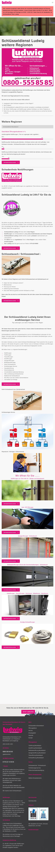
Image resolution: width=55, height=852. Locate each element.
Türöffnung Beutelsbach (35, 745)
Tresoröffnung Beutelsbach (36, 755)
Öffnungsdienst (33, 728)
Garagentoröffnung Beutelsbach (37, 753)
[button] (52, 2)
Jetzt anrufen (28, 712)
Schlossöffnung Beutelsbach (36, 757)
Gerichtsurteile (32, 801)
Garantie (31, 735)
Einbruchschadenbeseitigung (36, 770)
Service (31, 730)
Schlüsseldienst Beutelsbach (10, 127)
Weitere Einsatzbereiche (35, 778)
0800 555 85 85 (8, 751)
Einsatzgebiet (32, 733)
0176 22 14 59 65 (8, 762)
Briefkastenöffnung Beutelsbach (37, 750)
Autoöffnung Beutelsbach (35, 748)
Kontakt (31, 738)
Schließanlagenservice (35, 768)
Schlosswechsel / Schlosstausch (37, 765)
